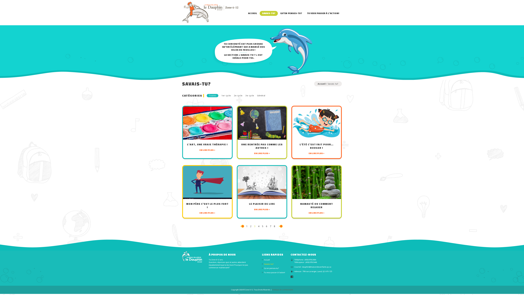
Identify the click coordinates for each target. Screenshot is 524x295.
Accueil (252, 13)
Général (261, 95)
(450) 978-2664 (310, 259)
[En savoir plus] (207, 123)
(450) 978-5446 (311, 262)
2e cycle (238, 95)
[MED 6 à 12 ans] (210, 12)
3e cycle (249, 95)
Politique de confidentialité (282, 290)
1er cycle (226, 95)
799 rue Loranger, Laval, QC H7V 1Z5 (317, 271)
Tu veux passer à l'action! (323, 13)
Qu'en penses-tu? (291, 13)
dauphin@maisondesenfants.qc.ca (316, 267)
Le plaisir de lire (262, 203)
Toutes (212, 95)
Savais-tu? (268, 13)
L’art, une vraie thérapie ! (207, 144)
